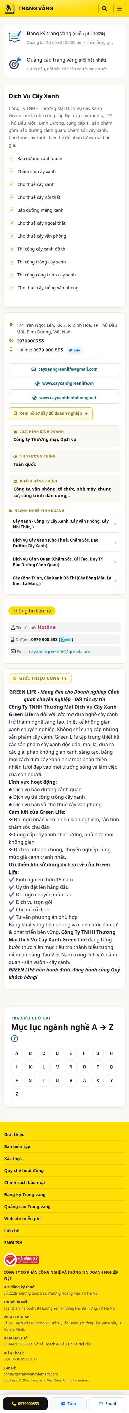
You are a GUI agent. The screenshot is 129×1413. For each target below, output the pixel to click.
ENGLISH (13, 1242)
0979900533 (30, 341)
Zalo (77, 350)
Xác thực (13, 1158)
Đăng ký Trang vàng (25, 1194)
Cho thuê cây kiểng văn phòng (48, 287)
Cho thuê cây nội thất (38, 197)
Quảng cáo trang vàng (66, 59)
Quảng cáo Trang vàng (27, 1206)
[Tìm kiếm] (104, 8)
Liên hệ (11, 1230)
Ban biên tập (17, 1146)
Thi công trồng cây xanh (41, 262)
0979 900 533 (48, 350)
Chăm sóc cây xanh (36, 171)
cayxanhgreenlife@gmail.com (59, 651)
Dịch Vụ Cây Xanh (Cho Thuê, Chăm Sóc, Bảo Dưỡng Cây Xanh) (55, 543)
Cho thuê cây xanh (36, 184)
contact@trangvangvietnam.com (31, 1374)
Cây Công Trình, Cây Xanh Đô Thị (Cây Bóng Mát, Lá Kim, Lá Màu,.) (62, 581)
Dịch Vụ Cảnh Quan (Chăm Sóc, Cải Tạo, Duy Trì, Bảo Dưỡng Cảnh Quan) (59, 562)
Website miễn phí (22, 1218)
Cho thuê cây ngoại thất (41, 223)
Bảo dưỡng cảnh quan (39, 158)
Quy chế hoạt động (24, 1170)
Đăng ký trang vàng (66, 33)
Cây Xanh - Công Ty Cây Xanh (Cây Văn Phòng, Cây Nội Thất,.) (61, 524)
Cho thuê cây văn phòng (41, 236)
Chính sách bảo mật (24, 1182)
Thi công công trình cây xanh (46, 275)
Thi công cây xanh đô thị (42, 249)
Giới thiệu (14, 1134)
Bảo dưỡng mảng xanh (40, 210)
